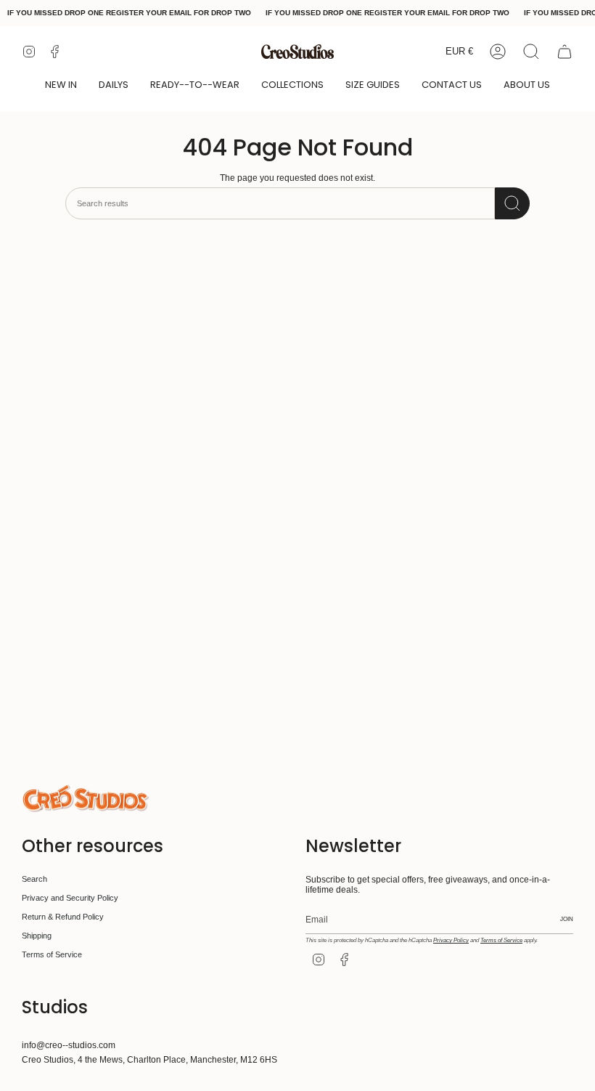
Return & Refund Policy (63, 916)
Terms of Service (52, 954)
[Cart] (564, 51)
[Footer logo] (85, 798)
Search (34, 879)
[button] (61, 85)
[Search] (512, 203)
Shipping (37, 935)
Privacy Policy (451, 940)
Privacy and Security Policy (70, 897)
